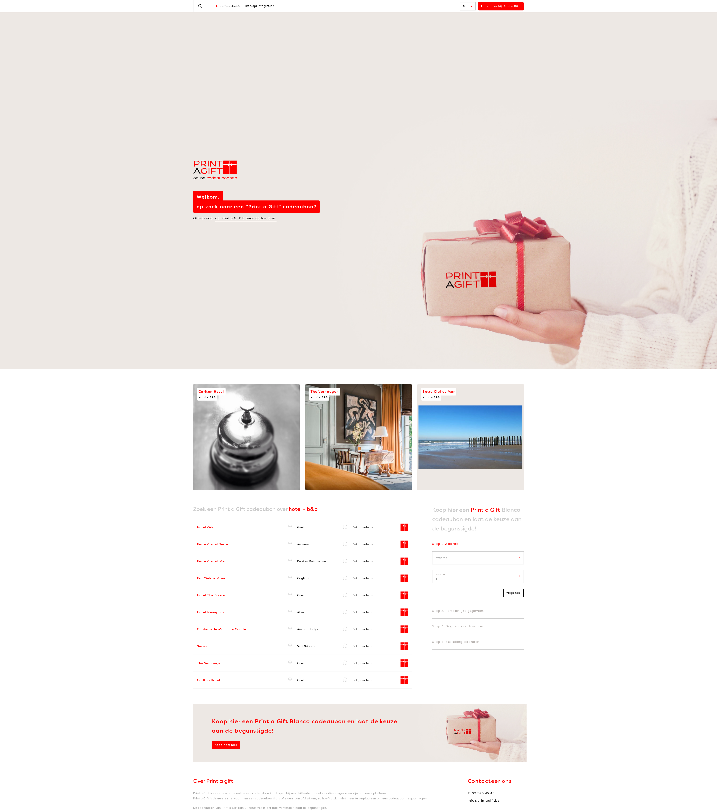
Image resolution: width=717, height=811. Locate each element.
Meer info (288, 489)
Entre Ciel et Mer (211, 561)
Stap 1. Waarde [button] (445, 544)
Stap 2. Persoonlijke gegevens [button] (458, 611)
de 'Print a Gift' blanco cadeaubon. (246, 218)
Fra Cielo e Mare (211, 578)
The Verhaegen (210, 663)
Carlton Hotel (208, 680)
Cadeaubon (209, 486)
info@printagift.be (259, 6)
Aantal (441, 574)
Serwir (202, 646)
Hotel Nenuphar (210, 612)
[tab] (478, 546)
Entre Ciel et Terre (212, 544)
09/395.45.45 (228, 6)
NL (465, 6)
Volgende (513, 593)
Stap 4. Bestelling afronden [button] (455, 642)
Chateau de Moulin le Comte (221, 629)
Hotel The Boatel (211, 595)
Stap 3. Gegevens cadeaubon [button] (457, 626)
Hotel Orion (207, 527)
